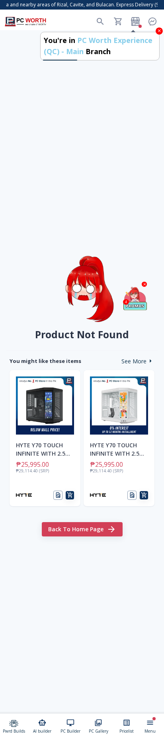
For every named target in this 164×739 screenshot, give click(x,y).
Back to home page (75, 529)
